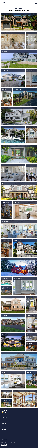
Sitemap (11, 442)
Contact (15, 442)
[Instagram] (6, 445)
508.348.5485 (4, 427)
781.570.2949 (4, 433)
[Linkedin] (4, 445)
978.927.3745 (4, 421)
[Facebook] (2, 445)
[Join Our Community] (35, 439)
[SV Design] (3, 3)
